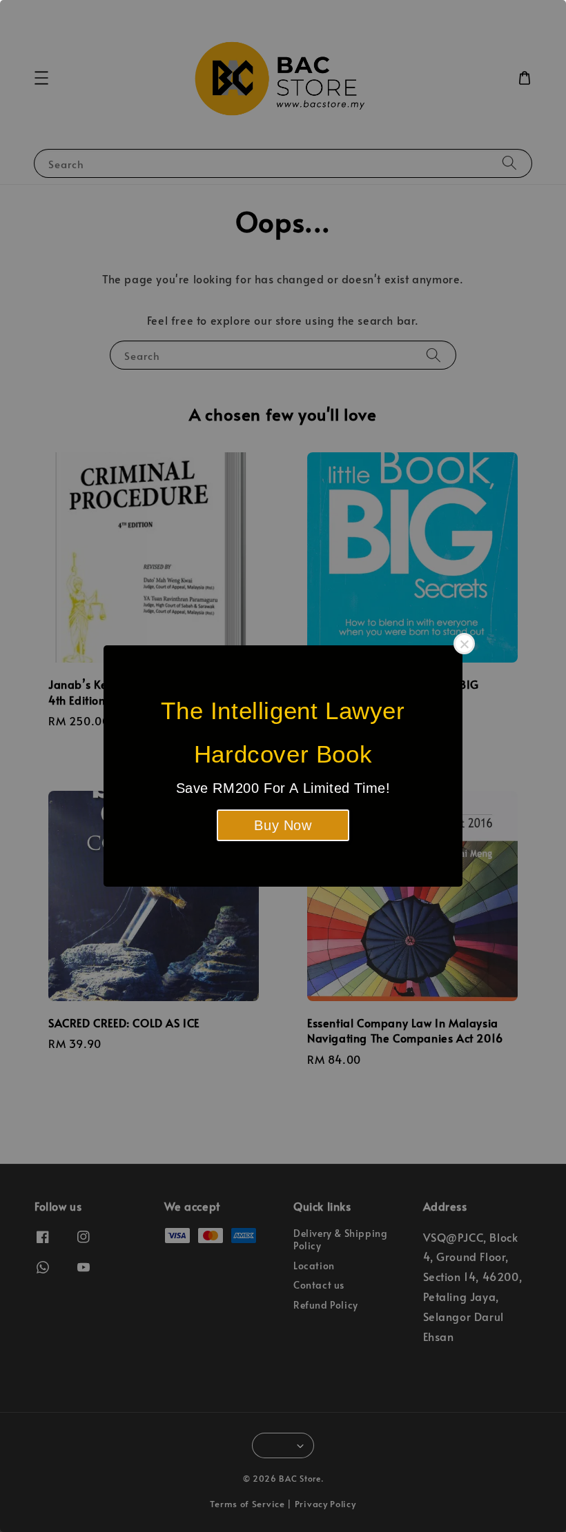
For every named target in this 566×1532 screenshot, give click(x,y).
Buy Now (282, 825)
